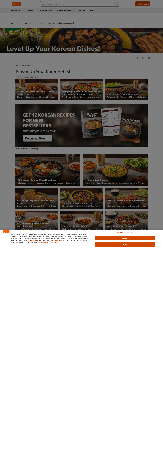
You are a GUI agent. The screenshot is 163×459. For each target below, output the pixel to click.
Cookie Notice (33, 240)
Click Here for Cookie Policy (48, 242)
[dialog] (81, 344)
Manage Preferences (124, 232)
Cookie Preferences (56, 240)
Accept (124, 238)
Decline (125, 244)
